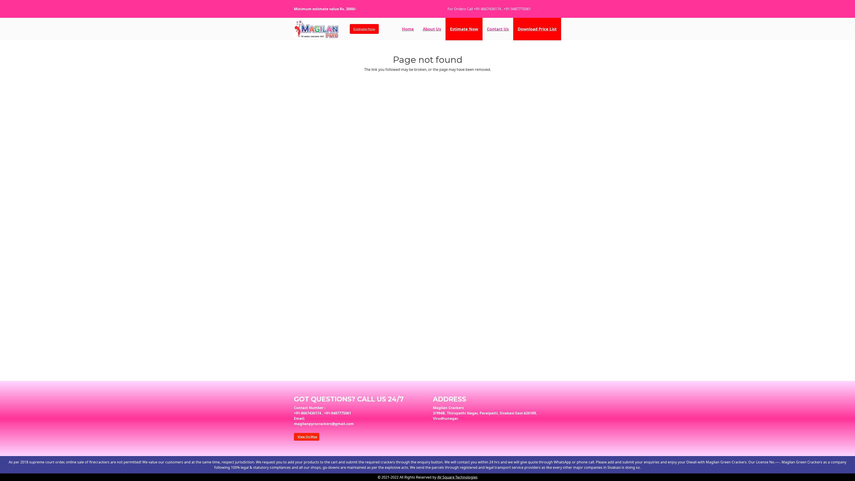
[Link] (316, 29)
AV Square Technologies (457, 477)
